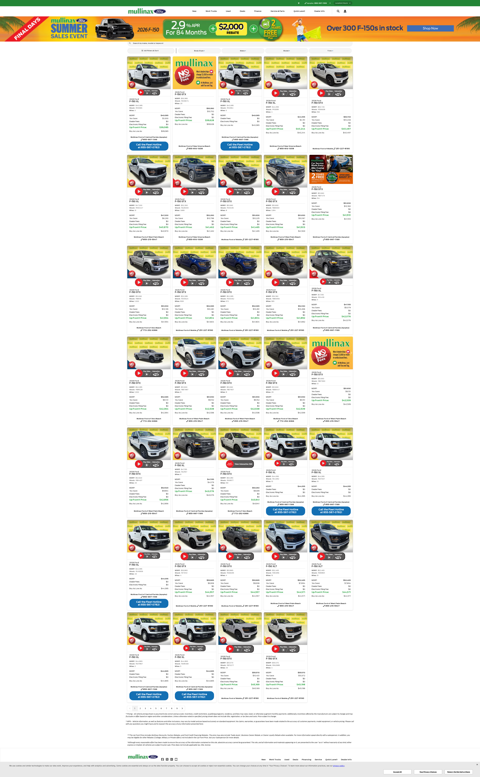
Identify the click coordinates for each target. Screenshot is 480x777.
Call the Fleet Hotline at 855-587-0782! (149, 146)
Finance (257, 11)
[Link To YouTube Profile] (176, 759)
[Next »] (182, 708)
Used (228, 11)
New (194, 11)
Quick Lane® (299, 11)
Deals (242, 11)
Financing (306, 760)
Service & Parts (277, 11)
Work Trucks (211, 11)
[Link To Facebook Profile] (162, 759)
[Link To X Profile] (167, 759)
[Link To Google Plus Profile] (172, 759)
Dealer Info (319, 11)
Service (318, 760)
